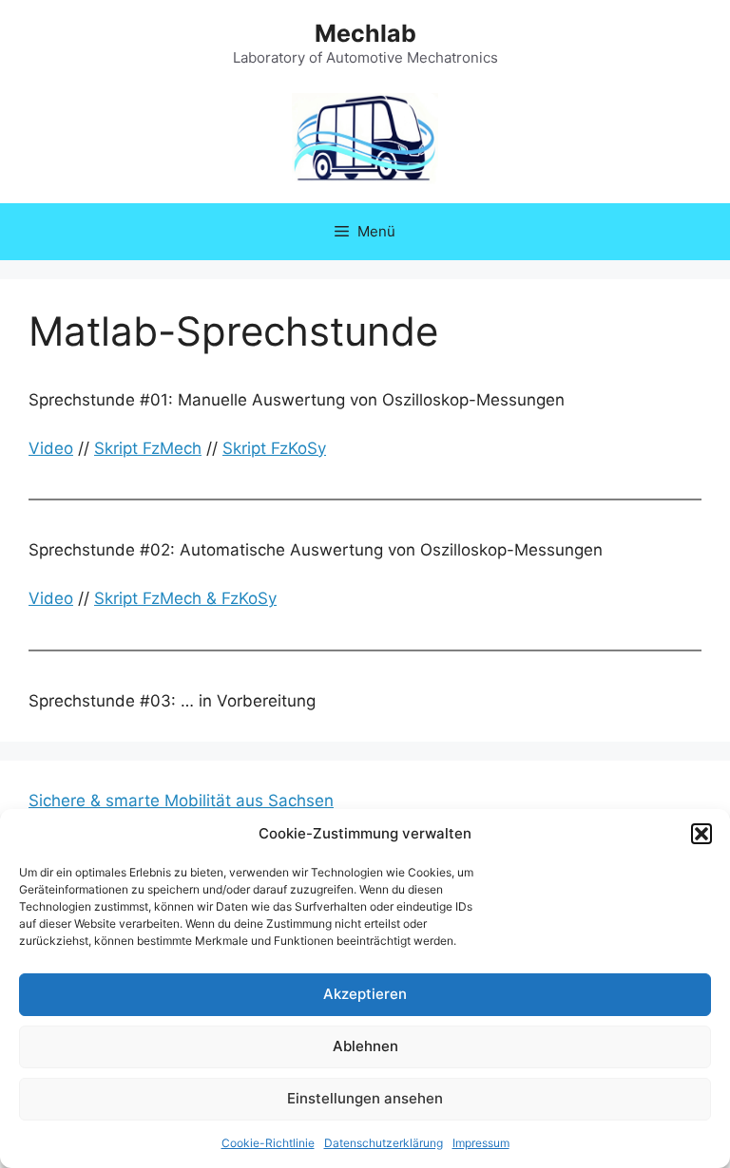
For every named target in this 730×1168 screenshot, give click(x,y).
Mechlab (365, 33)
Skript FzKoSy (274, 448)
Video (51, 448)
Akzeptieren (365, 994)
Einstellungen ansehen (365, 1098)
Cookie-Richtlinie (268, 1143)
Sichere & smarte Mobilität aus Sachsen (181, 800)
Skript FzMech (148, 448)
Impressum (480, 1143)
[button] (701, 833)
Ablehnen (365, 1046)
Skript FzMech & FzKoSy (185, 598)
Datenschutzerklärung (383, 1143)
